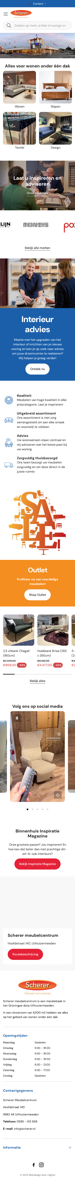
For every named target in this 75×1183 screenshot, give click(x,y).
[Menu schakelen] (5, 14)
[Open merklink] (49, 224)
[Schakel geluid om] (58, 795)
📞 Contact (36, 3)
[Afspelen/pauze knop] (17, 718)
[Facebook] (33, 1165)
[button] (37, 25)
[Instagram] (41, 1165)
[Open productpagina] (19, 87)
